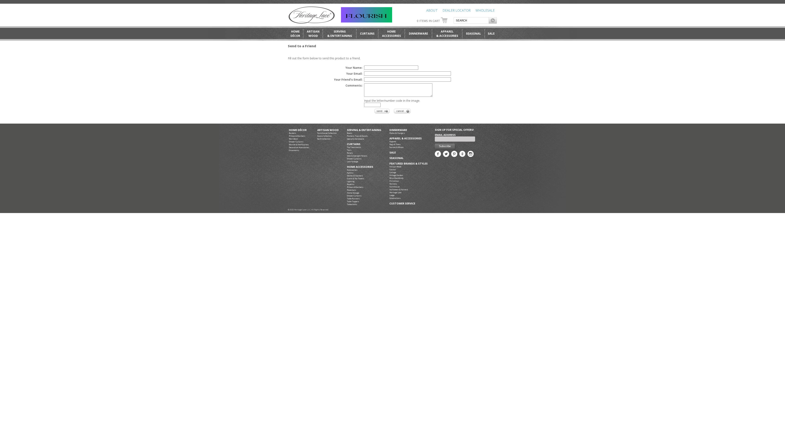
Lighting (350, 181)
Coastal (392, 169)
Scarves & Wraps (396, 147)
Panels (350, 153)
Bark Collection (324, 139)
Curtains (367, 33)
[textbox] (471, 20)
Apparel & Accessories (405, 138)
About (432, 10)
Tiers (349, 150)
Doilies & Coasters (355, 175)
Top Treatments (354, 147)
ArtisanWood (313, 33)
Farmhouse (394, 186)
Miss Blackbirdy (396, 178)
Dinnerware (418, 33)
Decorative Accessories (299, 147)
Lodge (392, 195)
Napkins (350, 184)
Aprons (350, 172)
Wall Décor (293, 139)
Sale (491, 33)
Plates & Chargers (397, 133)
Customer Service (402, 203)
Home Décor (298, 130)
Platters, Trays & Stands (357, 136)
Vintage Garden (396, 175)
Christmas (394, 181)
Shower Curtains (296, 141)
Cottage (392, 172)
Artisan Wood (328, 130)
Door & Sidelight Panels (357, 155)
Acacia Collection (324, 136)
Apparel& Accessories (447, 33)
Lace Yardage (352, 161)
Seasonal (473, 33)
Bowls (349, 133)
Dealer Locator (457, 10)
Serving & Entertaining (364, 130)
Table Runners (353, 198)
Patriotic (393, 184)
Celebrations (395, 198)
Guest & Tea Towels (355, 178)
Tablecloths (352, 204)
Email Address (445, 135)
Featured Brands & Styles (408, 163)
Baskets (292, 133)
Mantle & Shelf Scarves (299, 144)
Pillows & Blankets (297, 136)
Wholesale (485, 10)
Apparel (392, 141)
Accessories (352, 170)
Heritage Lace (395, 192)
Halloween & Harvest (398, 189)
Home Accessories (360, 167)
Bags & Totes (395, 144)
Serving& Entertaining (339, 33)
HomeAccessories (391, 33)
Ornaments (294, 150)
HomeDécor (295, 33)
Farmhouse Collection (327, 133)
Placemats (351, 190)
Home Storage (353, 193)
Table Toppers (353, 201)
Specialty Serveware (355, 139)
